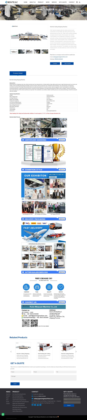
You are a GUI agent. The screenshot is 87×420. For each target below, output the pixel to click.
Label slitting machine (17, 411)
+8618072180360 (42, 396)
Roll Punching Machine (17, 396)
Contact (72, 2)
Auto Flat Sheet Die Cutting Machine (20, 401)
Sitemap (9, 418)
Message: (13, 376)
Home (25, 2)
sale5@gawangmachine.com (43, 398)
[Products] (43, 10)
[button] (47, 35)
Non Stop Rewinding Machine (19, 394)
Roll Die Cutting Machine (17, 397)
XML (7, 418)
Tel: (57, 371)
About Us (33, 2)
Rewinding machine (16, 409)
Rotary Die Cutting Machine (18, 405)
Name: (12, 371)
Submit (15, 383)
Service (54, 2)
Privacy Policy (14, 418)
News (47, 2)
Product (41, 2)
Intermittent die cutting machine (19, 407)
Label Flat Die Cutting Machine (19, 399)
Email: (35, 371)
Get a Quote (63, 2)
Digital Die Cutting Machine (18, 403)
